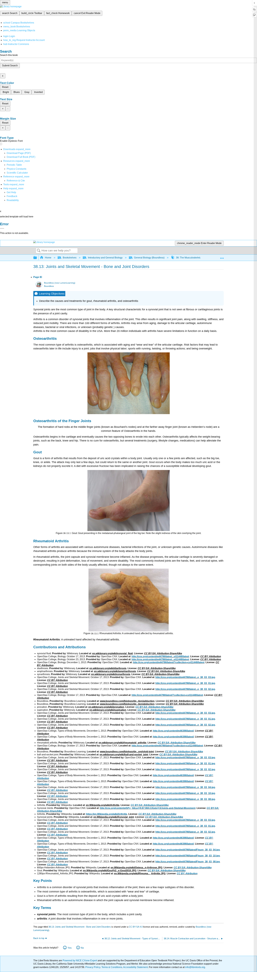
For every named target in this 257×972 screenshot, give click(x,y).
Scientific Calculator (17, 172)
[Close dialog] (2, 228)
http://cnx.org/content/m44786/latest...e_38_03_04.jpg (185, 787)
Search (39, 250)
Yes (70, 948)
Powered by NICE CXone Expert (80, 960)
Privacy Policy (92, 967)
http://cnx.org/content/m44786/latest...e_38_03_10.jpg (185, 793)
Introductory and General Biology (105, 257)
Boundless (49, 286)
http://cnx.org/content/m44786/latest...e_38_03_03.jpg (185, 677)
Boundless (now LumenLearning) (59, 283)
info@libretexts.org (195, 967)
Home (48, 257)
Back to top (38, 938)
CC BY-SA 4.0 (136, 926)
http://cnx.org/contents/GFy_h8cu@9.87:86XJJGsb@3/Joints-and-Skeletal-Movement (147, 808)
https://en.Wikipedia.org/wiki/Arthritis (106, 814)
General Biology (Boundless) (149, 257)
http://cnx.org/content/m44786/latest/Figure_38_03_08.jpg (187, 861)
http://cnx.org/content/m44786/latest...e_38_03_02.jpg (185, 689)
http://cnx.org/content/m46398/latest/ (173, 730)
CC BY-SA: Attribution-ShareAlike (154, 707)
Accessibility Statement (135, 967)
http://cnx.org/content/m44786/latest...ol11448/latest (160, 656)
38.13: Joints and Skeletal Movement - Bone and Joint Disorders (79, 926)
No (82, 948)
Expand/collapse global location (222, 257)
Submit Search (10, 65)
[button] (12, 196)
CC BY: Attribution (57, 790)
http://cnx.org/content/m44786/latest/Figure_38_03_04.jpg (187, 849)
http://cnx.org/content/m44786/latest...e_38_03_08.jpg (185, 799)
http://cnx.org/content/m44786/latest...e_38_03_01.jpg (185, 683)
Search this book (9, 55)
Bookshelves (69, 257)
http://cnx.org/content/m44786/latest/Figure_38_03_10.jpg (187, 855)
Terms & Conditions (111, 967)
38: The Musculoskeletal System (193, 257)
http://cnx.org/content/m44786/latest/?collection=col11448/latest (168, 662)
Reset (5, 87)
